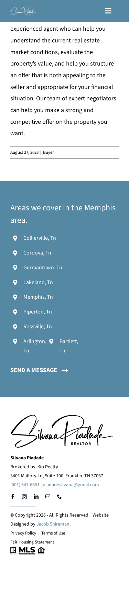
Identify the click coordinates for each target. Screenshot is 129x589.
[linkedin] (36, 496)
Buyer (48, 152)
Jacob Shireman (52, 524)
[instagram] (24, 496)
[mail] (47, 496)
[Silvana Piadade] (23, 9)
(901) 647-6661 (25, 484)
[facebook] (12, 496)
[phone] (59, 496)
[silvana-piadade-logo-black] (62, 417)
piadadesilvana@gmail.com (71, 484)
